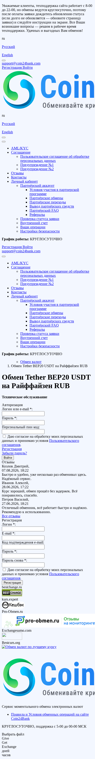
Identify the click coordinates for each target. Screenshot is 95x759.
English (7, 55)
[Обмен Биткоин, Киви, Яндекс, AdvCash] (13, 607)
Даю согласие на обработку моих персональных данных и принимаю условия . (42, 441)
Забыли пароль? (14, 453)
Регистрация (12, 449)
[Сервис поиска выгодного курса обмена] (12, 638)
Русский (8, 47)
